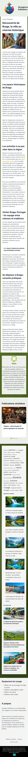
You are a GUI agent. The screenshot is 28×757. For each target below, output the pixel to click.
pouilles (6, 472)
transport (21, 483)
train (17, 483)
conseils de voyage (9, 456)
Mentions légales (11, 739)
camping (18, 452)
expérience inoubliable (9, 460)
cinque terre (14, 454)
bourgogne (13, 452)
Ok (14, 754)
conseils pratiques (8, 458)
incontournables (15, 462)
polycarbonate (15, 470)
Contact (19, 739)
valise (5, 485)
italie (22, 463)
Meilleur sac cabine (10, 692)
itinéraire (6, 465)
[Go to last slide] (4, 422)
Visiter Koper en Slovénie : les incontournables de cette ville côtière (14, 599)
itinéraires (12, 465)
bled (9, 452)
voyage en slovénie (16, 488)
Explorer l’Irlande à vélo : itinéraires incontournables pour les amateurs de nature (14, 645)
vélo (21, 490)
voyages (6, 490)
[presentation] (14, 415)
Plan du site (14, 742)
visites (18, 485)
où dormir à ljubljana (7, 470)
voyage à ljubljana (14, 490)
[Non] (26, 751)
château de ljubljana (7, 454)
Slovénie (17, 477)
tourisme (13, 481)
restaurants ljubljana (16, 474)
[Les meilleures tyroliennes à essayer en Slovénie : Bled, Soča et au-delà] (15, 542)
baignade (5, 452)
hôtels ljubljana (6, 462)
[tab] (12, 438)
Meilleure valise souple (11, 694)
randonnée (7, 474)
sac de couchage (8, 477)
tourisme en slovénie (9, 483)
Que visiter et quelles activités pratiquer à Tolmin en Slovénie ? (15, 532)
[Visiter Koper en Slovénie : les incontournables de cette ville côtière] (15, 588)
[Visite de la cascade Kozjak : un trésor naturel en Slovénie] (15, 501)
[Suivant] (24, 422)
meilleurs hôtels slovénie (8, 468)
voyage (7, 487)
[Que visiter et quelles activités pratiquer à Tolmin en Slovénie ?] (15, 521)
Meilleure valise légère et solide (13, 690)
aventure (11, 450)
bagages (20, 450)
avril (17, 450)
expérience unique (18, 460)
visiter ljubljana (12, 485)
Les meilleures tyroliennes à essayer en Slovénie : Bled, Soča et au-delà (14, 553)
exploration (16, 458)
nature (19, 467)
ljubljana (18, 465)
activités (6, 450)
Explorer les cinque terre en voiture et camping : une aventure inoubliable (12, 668)
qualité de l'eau (12, 472)
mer (14, 468)
